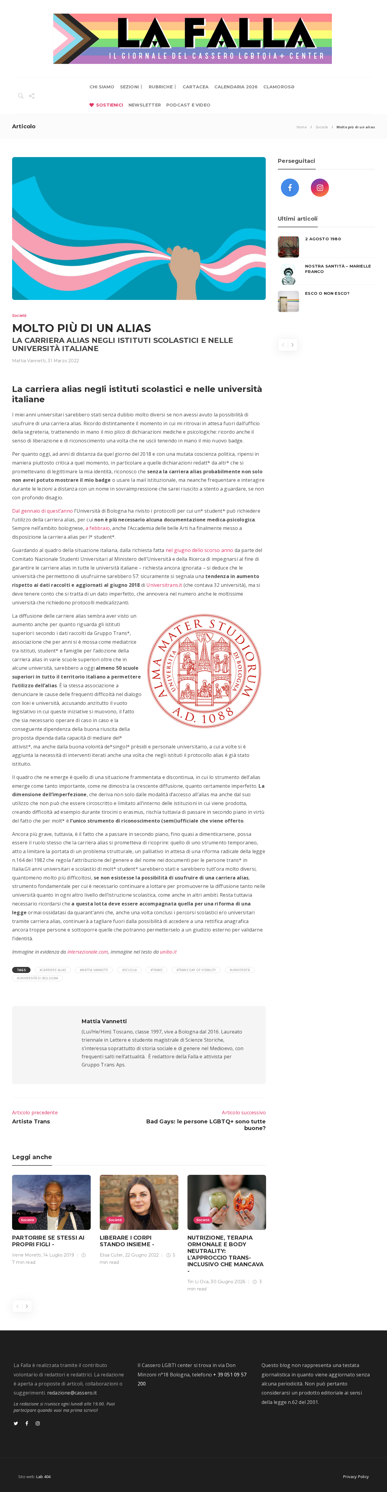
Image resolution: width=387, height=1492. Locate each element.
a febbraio (98, 528)
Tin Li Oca (198, 1281)
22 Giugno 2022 (142, 1255)
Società (322, 127)
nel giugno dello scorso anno (199, 550)
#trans (156, 970)
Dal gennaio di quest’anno (42, 511)
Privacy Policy (356, 1476)
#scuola (129, 970)
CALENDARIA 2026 (236, 87)
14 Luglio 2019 (58, 1255)
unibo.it (168, 951)
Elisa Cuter (111, 1255)
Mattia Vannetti (29, 360)
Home (302, 127)
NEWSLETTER (144, 105)
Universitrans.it (164, 585)
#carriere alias (53, 970)
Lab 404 (43, 1476)
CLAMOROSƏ (278, 87)
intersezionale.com (87, 951)
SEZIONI (129, 87)
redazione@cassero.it (72, 1392)
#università (240, 970)
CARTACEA (196, 87)
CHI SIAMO (102, 87)
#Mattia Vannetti (94, 970)
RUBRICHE (161, 87)
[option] (51, 1221)
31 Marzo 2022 (63, 360)
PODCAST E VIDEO (188, 105)
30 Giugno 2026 (228, 1281)
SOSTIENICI (109, 105)
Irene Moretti (26, 1255)
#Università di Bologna (37, 978)
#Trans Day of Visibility (196, 970)
